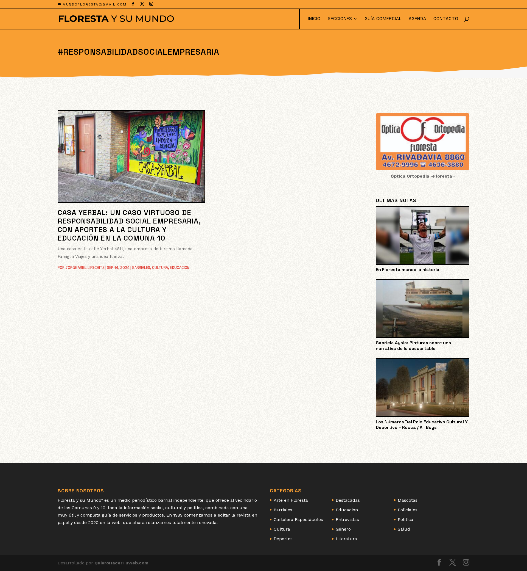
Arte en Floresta (291, 500)
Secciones (340, 19)
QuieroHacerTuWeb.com (121, 563)
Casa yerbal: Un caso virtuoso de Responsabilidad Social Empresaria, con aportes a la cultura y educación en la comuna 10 (129, 225)
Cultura (160, 267)
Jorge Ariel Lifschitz (85, 267)
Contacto (445, 19)
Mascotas (407, 500)
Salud (404, 529)
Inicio (314, 19)
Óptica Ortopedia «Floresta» (423, 176)
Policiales (407, 509)
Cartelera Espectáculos (298, 519)
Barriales (141, 267)
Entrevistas (347, 519)
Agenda (417, 19)
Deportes (283, 538)
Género (343, 529)
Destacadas (348, 500)
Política (405, 519)
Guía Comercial (383, 19)
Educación (179, 267)
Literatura (346, 538)
